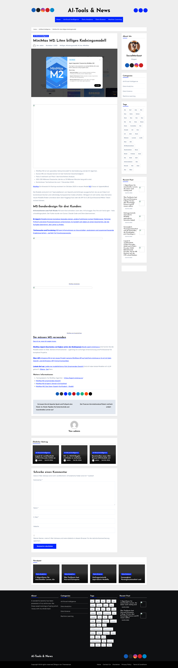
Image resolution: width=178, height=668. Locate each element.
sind (130, 157)
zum (138, 165)
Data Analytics (87, 19)
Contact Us (107, 664)
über (130, 169)
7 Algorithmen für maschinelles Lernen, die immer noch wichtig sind (45, 579)
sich (139, 153)
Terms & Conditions (140, 664)
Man (125, 141)
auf (130, 109)
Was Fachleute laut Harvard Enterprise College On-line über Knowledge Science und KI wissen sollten (129, 614)
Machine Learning (115, 19)
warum (126, 165)
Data (131, 113)
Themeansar (66, 664)
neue (136, 149)
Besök (60, 347)
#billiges (62, 45)
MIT (131, 141)
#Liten (80, 45)
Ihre (138, 129)
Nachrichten (128, 149)
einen (142, 121)
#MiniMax (86, 45)
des (142, 117)
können (126, 137)
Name (35, 508)
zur (125, 169)
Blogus (56, 664)
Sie (125, 157)
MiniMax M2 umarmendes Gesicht (48, 381)
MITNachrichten (129, 145)
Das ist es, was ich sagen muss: (44, 341)
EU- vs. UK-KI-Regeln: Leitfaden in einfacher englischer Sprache (72, 458)
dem (125, 117)
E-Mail (36, 517)
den (131, 117)
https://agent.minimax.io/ (73, 378)
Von (137, 161)
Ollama (42, 369)
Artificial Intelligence (71, 19)
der (137, 117)
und (136, 157)
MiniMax (36, 186)
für (140, 125)
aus (136, 109)
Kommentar (38, 480)
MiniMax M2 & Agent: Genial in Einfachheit (51, 383)
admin (42, 45)
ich (132, 129)
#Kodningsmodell (71, 45)
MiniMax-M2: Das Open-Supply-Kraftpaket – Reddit (55, 386)
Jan (47, 369)
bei (141, 109)
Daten (138, 113)
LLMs (140, 137)
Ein (130, 121)
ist (125, 133)
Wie (132, 165)
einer (125, 125)
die (125, 121)
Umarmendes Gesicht (76, 366)
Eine (135, 121)
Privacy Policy (126, 664)
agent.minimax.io (93, 347)
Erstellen (133, 125)
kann (136, 133)
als (125, 109)
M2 (90, 186)
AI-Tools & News (89, 11)
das (125, 113)
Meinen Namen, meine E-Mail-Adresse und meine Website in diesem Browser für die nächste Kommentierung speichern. (71, 539)
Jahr (130, 133)
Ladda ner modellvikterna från (50, 366)
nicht (125, 153)
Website (36, 526)
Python (133, 153)
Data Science (101, 19)
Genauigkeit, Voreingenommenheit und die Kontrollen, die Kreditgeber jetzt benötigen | (131, 230)
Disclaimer (116, 664)
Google (126, 129)
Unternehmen (128, 161)
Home (58, 19)
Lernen (134, 137)
